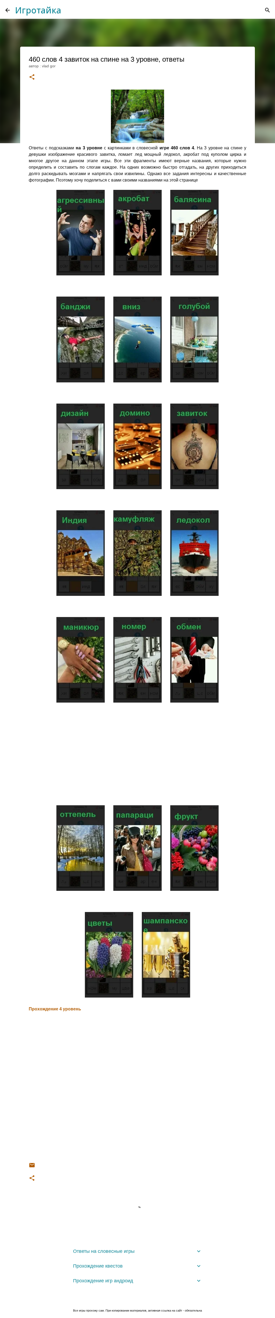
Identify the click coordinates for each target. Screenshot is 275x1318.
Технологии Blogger (141, 1299)
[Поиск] (267, 10)
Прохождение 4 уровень (55, 1009)
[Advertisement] (137, 748)
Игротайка (38, 10)
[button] (32, 77)
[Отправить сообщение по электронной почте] (32, 1167)
